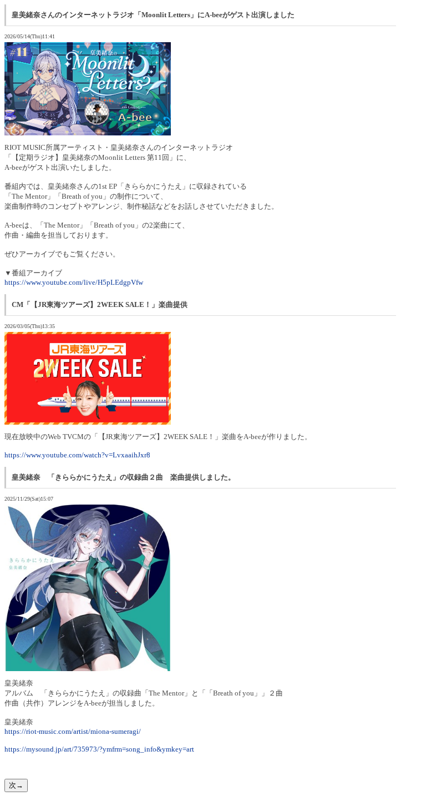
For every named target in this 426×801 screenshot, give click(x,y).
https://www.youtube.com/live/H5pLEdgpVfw (73, 282)
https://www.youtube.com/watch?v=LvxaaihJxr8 (77, 455)
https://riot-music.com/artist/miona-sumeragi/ (72, 731)
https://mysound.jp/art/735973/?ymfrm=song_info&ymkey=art (99, 749)
